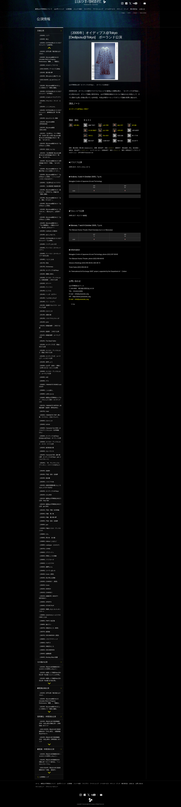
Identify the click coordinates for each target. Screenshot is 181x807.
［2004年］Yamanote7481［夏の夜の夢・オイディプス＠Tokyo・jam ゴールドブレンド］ (50, 457)
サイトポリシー (40, 786)
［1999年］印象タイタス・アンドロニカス (50, 529)
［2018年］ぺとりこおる (46, 259)
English (123, 12)
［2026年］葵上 (44, 39)
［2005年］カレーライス (46, 451)
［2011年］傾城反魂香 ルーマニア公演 (49, 336)
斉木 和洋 (106, 135)
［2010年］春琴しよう (46, 362)
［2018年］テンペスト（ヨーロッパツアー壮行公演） (50, 254)
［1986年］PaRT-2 (45, 642)
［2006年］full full (44, 424)
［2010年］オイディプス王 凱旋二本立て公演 (50, 345)
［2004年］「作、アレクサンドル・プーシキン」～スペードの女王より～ (50, 465)
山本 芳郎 (106, 125)
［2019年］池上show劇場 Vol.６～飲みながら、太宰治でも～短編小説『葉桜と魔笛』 (50, 192)
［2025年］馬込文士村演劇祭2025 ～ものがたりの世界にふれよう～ (50, 668)
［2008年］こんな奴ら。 (46, 390)
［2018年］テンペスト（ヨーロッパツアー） (50, 249)
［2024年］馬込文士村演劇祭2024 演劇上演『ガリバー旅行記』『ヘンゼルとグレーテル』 (50, 762)
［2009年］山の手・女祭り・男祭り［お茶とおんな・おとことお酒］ (50, 367)
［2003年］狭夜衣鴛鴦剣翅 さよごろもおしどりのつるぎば (50, 486)
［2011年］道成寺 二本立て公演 (49, 331)
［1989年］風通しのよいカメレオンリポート (50, 610)
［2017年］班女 (44, 263)
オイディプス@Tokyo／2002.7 (78, 109)
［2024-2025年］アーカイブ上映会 (49, 69)
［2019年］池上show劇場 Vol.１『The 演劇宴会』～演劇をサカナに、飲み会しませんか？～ (49, 225)
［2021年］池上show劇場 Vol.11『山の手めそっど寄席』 (50, 144)
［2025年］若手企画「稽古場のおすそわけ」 (50, 52)
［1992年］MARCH (45, 589)
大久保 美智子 (92, 130)
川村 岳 (90, 135)
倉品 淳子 (120, 125)
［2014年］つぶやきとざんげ (48, 298)
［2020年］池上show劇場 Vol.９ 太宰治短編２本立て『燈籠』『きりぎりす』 (50, 163)
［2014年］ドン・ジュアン (47, 301)
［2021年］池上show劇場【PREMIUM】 (46, 123)
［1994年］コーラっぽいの (47, 570)
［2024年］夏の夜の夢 (46, 72)
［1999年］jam (43, 524)
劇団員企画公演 (43, 688)
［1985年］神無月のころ (46, 646)
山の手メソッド (59, 9)
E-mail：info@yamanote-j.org (79, 299)
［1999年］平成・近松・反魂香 (49, 521)
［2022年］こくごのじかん (47, 106)
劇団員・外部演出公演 (45, 749)
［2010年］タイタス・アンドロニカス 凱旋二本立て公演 (50, 351)
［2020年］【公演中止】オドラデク (50, 182)
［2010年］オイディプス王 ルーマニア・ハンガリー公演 (50, 357)
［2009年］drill (43, 377)
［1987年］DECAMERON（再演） (49, 635)
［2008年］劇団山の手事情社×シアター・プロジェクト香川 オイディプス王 (50, 400)
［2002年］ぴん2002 (45, 495)
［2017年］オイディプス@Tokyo (49, 270)
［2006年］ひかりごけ (46, 420)
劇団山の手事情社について (43, 9)
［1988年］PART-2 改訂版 (47, 621)
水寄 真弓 (120, 130)
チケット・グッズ (122, 9)
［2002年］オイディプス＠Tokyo (49, 491)
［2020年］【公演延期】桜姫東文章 (50, 186)
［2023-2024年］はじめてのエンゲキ (49, 81)
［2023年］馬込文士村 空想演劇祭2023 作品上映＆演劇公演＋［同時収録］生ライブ (50, 723)
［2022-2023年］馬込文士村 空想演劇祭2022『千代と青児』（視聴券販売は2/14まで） (50, 731)
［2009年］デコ (44, 381)
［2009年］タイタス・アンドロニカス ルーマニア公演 (50, 372)
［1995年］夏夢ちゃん (46, 567)
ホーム (37, 783)
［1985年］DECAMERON (46, 650)
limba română (143, 12)
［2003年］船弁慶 (44, 478)
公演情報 (69, 9)
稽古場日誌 (133, 9)
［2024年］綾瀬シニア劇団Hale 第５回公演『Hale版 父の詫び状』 (50, 679)
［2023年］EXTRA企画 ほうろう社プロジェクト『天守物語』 (50, 92)
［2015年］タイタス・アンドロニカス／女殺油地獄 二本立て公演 (50, 279)
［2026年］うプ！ (44, 35)
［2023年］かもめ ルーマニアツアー (50, 97)
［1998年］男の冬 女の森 (47, 537)
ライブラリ (87, 9)
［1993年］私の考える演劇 (47, 578)
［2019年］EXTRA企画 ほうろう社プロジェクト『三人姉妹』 (50, 239)
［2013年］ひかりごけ (46, 311)
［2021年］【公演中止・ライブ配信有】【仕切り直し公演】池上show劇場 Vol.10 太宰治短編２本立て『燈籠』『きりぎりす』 (50, 137)
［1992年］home (44, 585)
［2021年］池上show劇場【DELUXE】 (46, 128)
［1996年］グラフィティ (46, 552)
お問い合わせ (139, 783)
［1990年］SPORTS (45, 602)
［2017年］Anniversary (46, 266)
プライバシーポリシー (52, 786)
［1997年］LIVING (44, 548)
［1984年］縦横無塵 (45, 653)
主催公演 (40, 31)
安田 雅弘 (76, 125)
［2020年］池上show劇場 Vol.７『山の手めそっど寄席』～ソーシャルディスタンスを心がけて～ (50, 177)
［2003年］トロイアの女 (46, 481)
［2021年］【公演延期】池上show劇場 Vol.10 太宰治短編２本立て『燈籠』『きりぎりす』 (50, 155)
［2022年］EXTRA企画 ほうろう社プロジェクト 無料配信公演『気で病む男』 (50, 112)
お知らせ (142, 9)
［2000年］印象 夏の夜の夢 (48, 517)
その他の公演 (42, 662)
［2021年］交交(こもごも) (47, 149)
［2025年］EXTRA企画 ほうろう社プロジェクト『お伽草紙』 (50, 44)
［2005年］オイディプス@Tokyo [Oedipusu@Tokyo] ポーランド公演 (50, 437)
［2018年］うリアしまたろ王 (48, 244)
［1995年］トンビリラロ (46, 563)
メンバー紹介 (78, 9)
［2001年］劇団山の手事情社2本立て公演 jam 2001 (50, 505)
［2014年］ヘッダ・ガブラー (48, 294)
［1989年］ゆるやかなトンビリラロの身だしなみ (50, 616)
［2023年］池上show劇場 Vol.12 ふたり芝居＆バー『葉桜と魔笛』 (49, 86)
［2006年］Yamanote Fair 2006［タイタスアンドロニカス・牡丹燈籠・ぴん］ (50, 430)
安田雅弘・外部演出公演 (46, 717)
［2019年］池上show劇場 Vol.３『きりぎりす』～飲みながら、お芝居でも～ (50, 211)
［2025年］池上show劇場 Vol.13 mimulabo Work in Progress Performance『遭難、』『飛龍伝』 (49, 59)
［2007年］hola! (44, 411)
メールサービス (110, 9)
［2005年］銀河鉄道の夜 (46, 447)
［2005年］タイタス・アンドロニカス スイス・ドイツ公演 (50, 443)
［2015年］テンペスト (46, 287)
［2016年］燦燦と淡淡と (46, 274)
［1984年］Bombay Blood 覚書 (48, 657)
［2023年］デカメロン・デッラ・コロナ (50, 102)
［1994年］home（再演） (47, 574)
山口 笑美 (106, 130)
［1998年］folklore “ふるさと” (48, 541)
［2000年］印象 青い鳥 (46, 513)
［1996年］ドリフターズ (46, 559)
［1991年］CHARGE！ (46, 592)
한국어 (129, 12)
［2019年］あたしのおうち (47, 234)
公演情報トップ (44, 777)
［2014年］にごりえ (45, 290)
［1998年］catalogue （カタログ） (49, 545)
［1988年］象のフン (45, 624)
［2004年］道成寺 (44, 470)
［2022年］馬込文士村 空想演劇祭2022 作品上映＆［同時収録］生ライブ (50, 739)
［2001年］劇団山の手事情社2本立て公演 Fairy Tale (50, 499)
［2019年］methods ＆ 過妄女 (48, 231)
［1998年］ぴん (44, 534)
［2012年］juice (44, 322)
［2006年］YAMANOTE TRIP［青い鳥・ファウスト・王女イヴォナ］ (50, 416)
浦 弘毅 (134, 125)
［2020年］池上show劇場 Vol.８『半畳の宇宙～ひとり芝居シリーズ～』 (50, 170)
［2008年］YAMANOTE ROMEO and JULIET (50, 385)
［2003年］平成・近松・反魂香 (48, 474)
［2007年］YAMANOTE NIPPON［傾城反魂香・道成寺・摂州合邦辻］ (50, 406)
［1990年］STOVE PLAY (46, 605)
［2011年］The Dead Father (47, 341)
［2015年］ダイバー (45, 283)
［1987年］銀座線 (44, 631)
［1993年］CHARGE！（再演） (48, 581)
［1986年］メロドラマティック (48, 639)
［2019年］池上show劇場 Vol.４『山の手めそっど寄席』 (50, 204)
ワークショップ (98, 9)
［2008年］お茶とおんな (46, 394)
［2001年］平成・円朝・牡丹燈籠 (49, 510)
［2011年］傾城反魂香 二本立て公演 (49, 327)
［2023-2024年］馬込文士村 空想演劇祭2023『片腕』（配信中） (49, 769)
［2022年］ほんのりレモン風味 (48, 118)
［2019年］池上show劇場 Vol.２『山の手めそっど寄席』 (50, 218)
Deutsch (135, 12)
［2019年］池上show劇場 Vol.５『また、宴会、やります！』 (50, 199)
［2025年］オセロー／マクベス (48, 65)
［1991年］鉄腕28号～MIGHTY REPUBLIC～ (48, 597)
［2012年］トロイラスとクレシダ (49, 318)
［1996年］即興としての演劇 (48, 556)
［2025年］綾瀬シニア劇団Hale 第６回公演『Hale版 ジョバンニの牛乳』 (50, 673)
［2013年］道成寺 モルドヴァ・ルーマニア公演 (50, 306)
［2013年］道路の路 (45, 315)
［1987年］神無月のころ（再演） (49, 628)
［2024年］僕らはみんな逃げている (50, 76)
